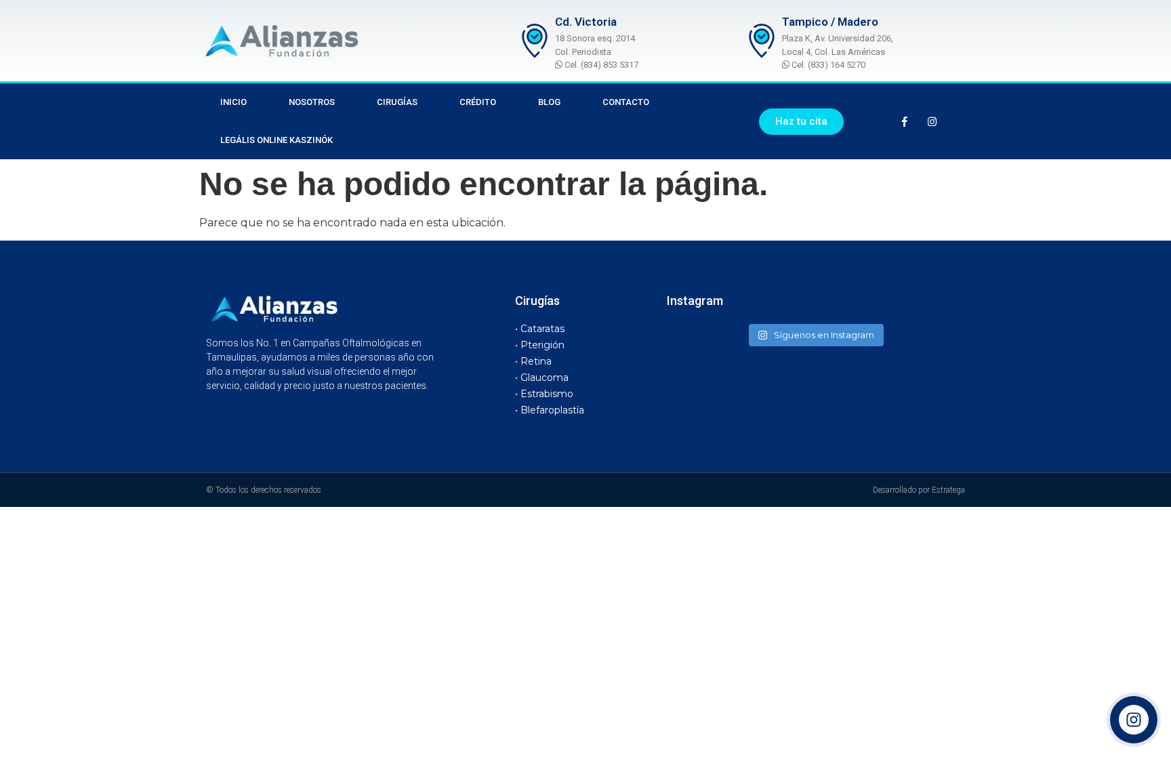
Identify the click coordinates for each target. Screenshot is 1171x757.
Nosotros (312, 102)
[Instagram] (932, 121)
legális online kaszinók (276, 140)
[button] (801, 121)
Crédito (477, 102)
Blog (549, 102)
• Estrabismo (544, 394)
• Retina (533, 361)
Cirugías (397, 102)
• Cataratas (539, 329)
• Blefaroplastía (549, 410)
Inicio (233, 102)
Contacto (625, 102)
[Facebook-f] (905, 121)
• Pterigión (539, 345)
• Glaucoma (542, 377)
